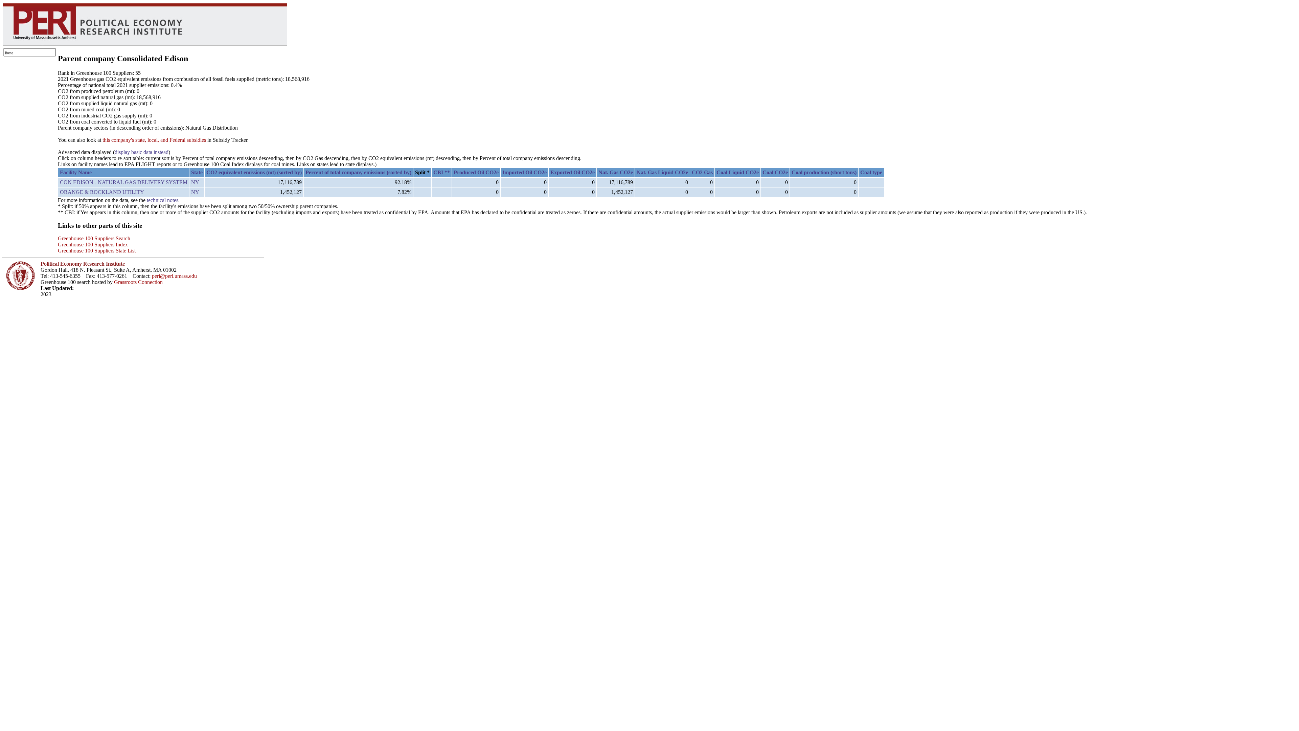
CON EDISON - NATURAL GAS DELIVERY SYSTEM (123, 182)
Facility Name (76, 172)
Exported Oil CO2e (572, 172)
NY (195, 182)
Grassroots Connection (138, 282)
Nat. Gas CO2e (615, 172)
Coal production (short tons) (824, 172)
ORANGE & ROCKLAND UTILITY (102, 192)
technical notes (162, 200)
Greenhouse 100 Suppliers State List (97, 250)
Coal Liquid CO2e (737, 172)
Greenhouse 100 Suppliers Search (94, 238)
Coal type (871, 172)
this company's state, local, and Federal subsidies (154, 140)
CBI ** (441, 172)
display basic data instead (141, 152)
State (197, 172)
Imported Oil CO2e (524, 172)
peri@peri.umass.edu (174, 276)
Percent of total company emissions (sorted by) (358, 172)
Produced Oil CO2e (476, 172)
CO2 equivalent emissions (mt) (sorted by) (254, 172)
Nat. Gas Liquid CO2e (662, 172)
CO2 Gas (702, 172)
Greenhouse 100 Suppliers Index (93, 244)
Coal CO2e (775, 172)
